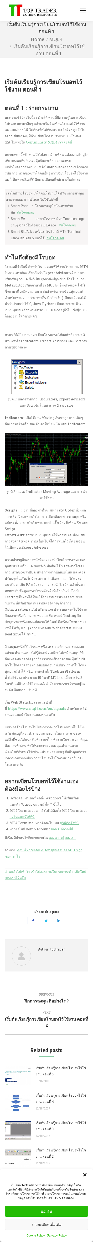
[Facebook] (33, 920)
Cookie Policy (35, 1235)
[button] (85, 1175)
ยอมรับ (46, 1211)
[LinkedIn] (59, 920)
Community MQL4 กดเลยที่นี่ (49, 142)
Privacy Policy (57, 1235)
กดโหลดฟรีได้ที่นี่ (22, 816)
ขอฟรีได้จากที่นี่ (62, 829)
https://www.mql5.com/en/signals (37, 708)
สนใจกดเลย (25, 212)
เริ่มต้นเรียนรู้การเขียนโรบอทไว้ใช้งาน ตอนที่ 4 (61, 1098)
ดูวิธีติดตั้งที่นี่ (69, 823)
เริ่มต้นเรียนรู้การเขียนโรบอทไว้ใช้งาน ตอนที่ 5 (61, 1071)
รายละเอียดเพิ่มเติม (47, 1224)
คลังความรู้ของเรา (62, 837)
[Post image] (18, 1075)
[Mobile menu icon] (83, 10)
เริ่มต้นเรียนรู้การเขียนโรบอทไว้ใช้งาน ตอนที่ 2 (61, 1153)
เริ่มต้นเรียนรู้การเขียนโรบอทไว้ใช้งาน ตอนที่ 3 (61, 1125)
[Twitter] (46, 920)
